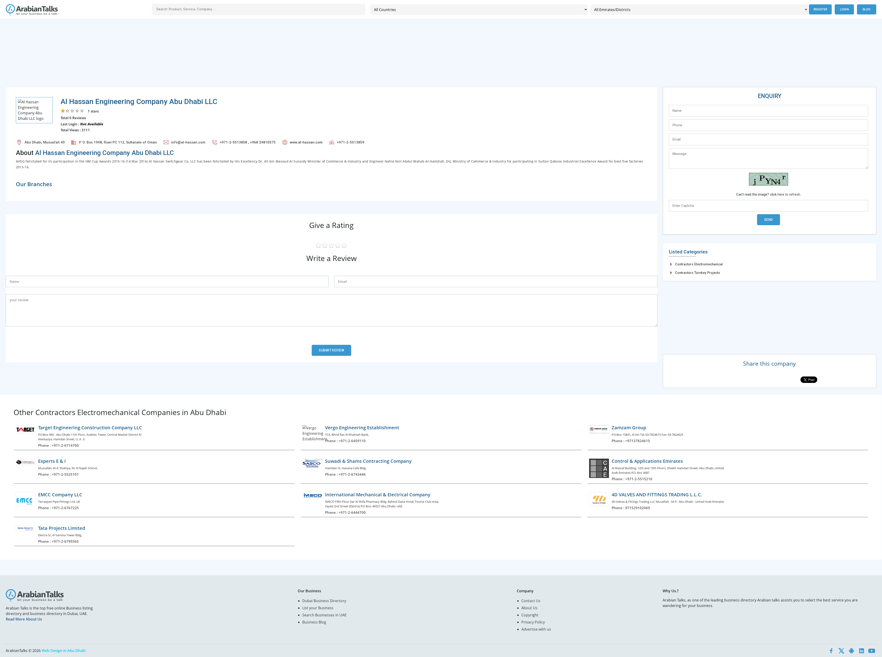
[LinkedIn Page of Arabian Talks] (861, 650)
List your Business (318, 607)
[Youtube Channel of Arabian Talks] (871, 650)
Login (844, 9)
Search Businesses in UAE (324, 615)
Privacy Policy (533, 622)
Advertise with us (536, 629)
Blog (866, 9)
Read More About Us (24, 619)
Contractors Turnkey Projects (697, 273)
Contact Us (530, 600)
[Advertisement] (143, 55)
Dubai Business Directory (324, 600)
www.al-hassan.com (306, 142)
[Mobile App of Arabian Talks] (851, 650)
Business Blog (314, 622)
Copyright (529, 615)
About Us (529, 607)
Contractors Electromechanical (699, 264)
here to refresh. (789, 194)
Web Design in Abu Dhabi (64, 650)
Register (820, 9)
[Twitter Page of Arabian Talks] (841, 650)
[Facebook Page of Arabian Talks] (831, 650)
